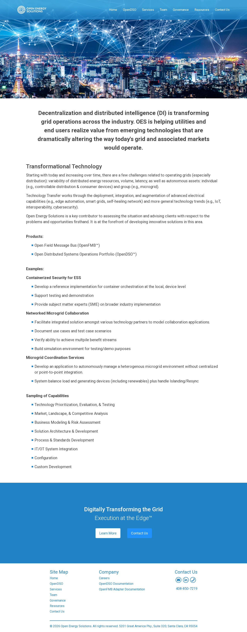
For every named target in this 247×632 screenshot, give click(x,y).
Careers (104, 578)
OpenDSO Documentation (116, 584)
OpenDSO (129, 10)
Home (113, 10)
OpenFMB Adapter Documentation (122, 589)
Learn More (108, 533)
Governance (181, 10)
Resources (202, 10)
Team (163, 10)
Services (148, 10)
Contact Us (222, 10)
